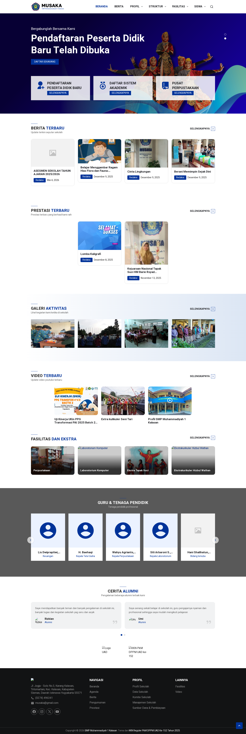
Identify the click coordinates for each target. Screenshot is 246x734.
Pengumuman (97, 703)
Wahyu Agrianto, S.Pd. (123, 552)
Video (178, 692)
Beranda (102, 7)
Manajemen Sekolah (144, 703)
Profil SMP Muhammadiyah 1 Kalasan (167, 421)
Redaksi (40, 180)
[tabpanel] (123, 63)
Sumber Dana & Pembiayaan (149, 708)
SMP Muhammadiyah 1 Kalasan (101, 730)
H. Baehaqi (85, 552)
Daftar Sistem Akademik (123, 85)
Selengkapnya (58, 93)
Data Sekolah (140, 692)
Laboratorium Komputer (94, 470)
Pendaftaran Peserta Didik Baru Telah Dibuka (87, 44)
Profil (134, 7)
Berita (119, 7)
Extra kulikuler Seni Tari (116, 419)
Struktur (156, 7)
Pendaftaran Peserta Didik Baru (64, 85)
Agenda (94, 692)
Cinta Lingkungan (138, 171)
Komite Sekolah (142, 697)
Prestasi (94, 708)
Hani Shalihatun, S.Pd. (198, 552)
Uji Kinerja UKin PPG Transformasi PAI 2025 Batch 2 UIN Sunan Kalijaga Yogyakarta (74, 421)
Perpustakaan (41, 470)
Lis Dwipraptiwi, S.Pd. (48, 552)
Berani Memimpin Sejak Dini (192, 171)
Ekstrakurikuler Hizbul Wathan (192, 470)
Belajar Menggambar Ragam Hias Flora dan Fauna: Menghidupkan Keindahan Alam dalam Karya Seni (99, 169)
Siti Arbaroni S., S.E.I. (160, 552)
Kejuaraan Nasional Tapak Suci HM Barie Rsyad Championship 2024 (144, 270)
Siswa (198, 7)
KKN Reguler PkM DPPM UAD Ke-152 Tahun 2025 (154, 730)
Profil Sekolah (141, 687)
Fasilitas (178, 7)
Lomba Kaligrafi (90, 254)
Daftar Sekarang (44, 61)
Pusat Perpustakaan (185, 85)
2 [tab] (225, 38)
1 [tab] (225, 34)
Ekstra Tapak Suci (138, 470)
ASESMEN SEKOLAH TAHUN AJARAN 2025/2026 (52, 172)
